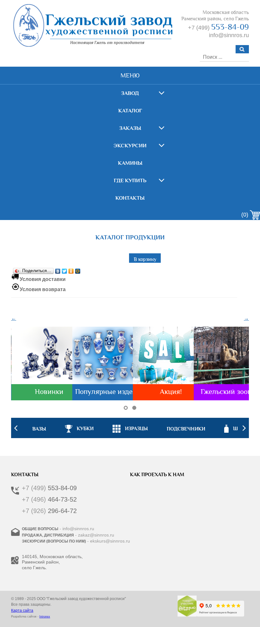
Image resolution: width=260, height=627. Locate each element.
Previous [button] (16, 428)
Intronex (44, 616)
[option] (130, 428)
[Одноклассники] (71, 269)
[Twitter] (64, 269)
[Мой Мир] (78, 269)
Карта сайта (22, 610)
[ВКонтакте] (58, 269)
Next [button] (244, 428)
